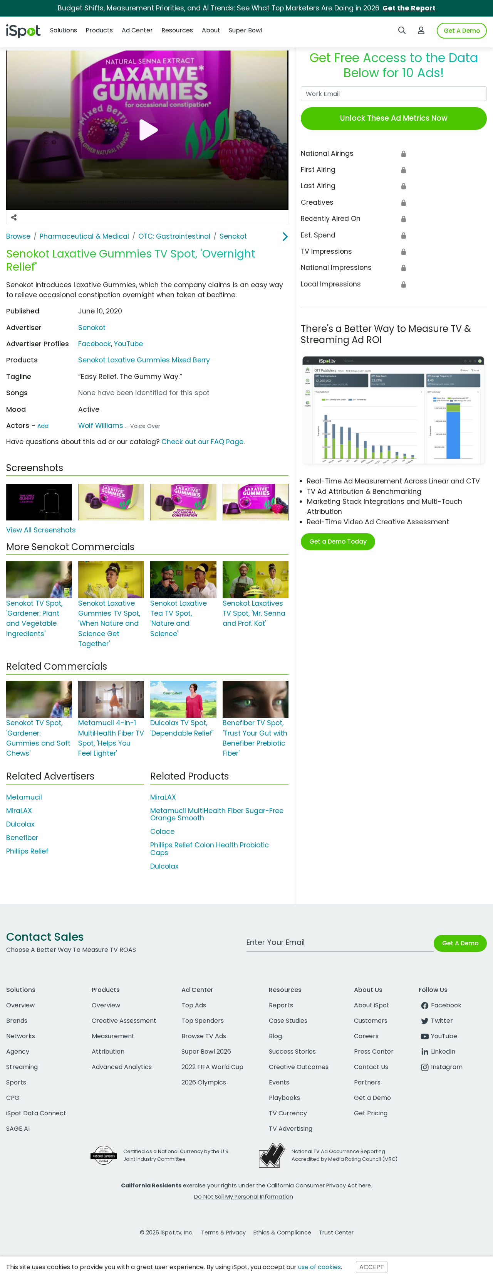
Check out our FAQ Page (202, 441)
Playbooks (284, 1097)
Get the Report (409, 8)
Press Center (374, 1051)
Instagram (447, 1066)
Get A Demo (462, 30)
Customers (370, 1020)
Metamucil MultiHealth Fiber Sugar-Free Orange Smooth (216, 814)
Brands (16, 1020)
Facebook (94, 344)
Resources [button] (177, 30)
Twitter (442, 1020)
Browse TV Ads (203, 1036)
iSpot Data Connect (36, 1113)
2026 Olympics (203, 1082)
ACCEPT (371, 1267)
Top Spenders (202, 1020)
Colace (162, 831)
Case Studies (288, 1020)
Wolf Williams (100, 425)
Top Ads (193, 1005)
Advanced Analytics (122, 1066)
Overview (20, 1005)
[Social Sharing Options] (14, 217)
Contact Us (371, 1066)
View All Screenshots (41, 530)
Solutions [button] (63, 30)
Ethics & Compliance (282, 1232)
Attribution (108, 1051)
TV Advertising (290, 1128)
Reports (281, 1005)
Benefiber (22, 837)
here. (365, 1185)
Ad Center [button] (137, 30)
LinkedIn (443, 1051)
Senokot (92, 327)
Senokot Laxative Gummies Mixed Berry (144, 360)
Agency (17, 1051)
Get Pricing (370, 1113)
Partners (367, 1082)
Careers (366, 1036)
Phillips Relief (27, 851)
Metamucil (24, 797)
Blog (275, 1036)
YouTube (128, 344)
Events (279, 1082)
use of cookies (319, 1267)
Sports (16, 1082)
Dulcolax (20, 824)
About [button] (211, 30)
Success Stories (292, 1051)
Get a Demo (372, 1097)
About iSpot (371, 1005)
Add (43, 426)
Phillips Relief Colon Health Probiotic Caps (209, 848)
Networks (20, 1036)
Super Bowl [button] (245, 30)
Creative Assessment (124, 1020)
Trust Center (336, 1232)
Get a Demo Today (338, 541)
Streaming (22, 1066)
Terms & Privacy (223, 1232)
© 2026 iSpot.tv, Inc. (166, 1232)
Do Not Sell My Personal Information (243, 1197)
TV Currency (288, 1113)
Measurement (113, 1036)
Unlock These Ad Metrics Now (394, 118)
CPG (13, 1097)
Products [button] (99, 30)
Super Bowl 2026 (206, 1051)
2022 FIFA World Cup (212, 1066)
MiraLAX (19, 810)
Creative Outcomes (299, 1066)
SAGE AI (18, 1128)
